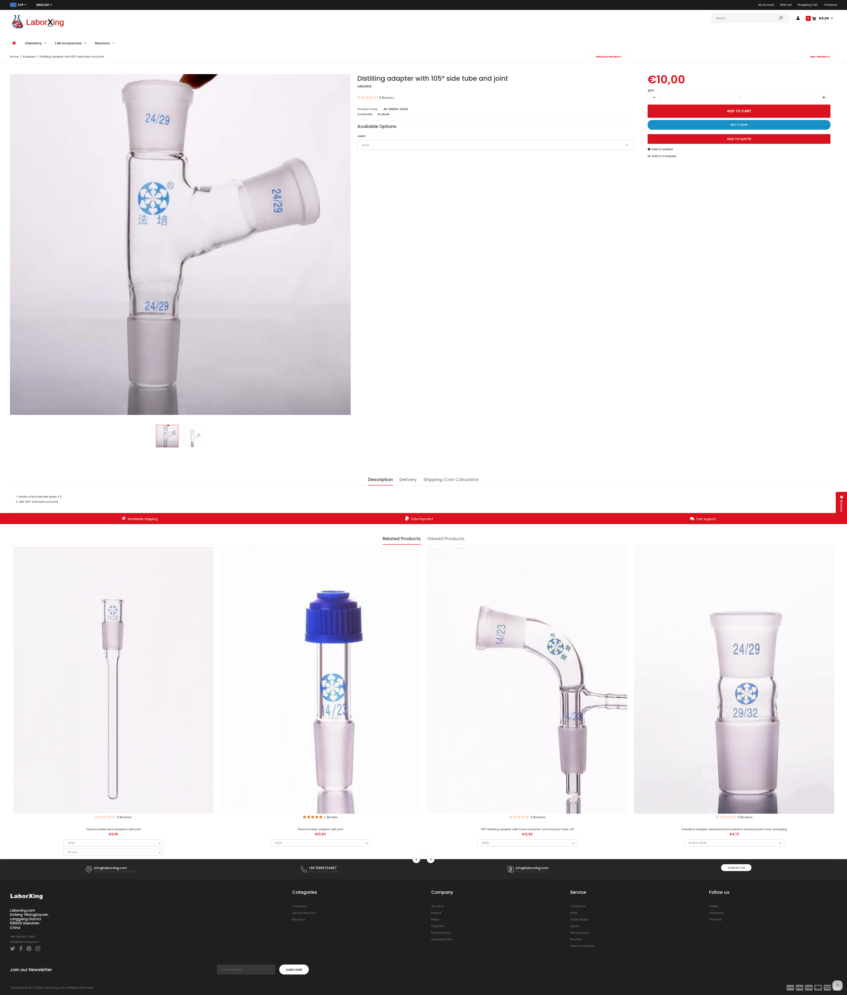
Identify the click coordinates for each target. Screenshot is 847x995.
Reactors (298, 919)
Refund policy (580, 933)
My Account (766, 5)
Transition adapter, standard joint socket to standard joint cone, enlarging (734, 829)
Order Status (579, 919)
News (435, 919)
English (42, 5)
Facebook (716, 913)
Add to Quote (739, 139)
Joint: (361, 136)
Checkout (830, 5)
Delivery (408, 479)
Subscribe (294, 970)
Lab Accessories (304, 913)
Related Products (402, 539)
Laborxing (364, 86)
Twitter (714, 906)
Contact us (736, 867)
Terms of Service (582, 946)
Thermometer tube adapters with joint (113, 829)
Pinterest (715, 919)
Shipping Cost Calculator (451, 479)
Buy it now (739, 125)
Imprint (436, 913)
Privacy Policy (441, 933)
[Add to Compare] (113, 798)
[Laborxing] (37, 29)
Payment (437, 926)
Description (380, 479)
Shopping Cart (807, 5)
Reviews (576, 939)
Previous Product (609, 56)
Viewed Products (446, 539)
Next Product (820, 56)
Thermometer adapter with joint (320, 829)
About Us (437, 906)
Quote (574, 926)
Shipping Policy (442, 939)
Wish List (786, 5)
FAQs (573, 913)
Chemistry (299, 906)
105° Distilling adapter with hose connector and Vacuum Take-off (527, 829)
